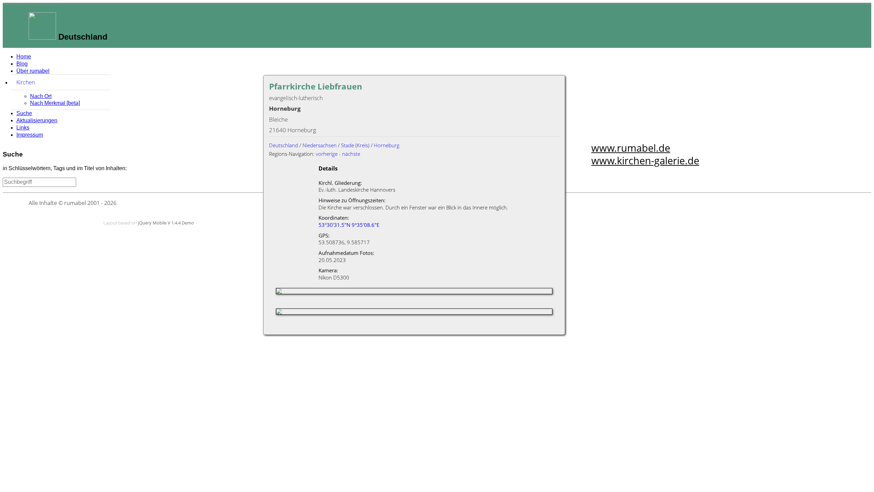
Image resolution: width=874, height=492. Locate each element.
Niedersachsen (319, 145)
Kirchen (57, 82)
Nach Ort (41, 96)
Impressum (29, 135)
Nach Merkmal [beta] (55, 103)
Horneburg (386, 145)
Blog (22, 64)
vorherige (327, 153)
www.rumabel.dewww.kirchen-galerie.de (645, 154)
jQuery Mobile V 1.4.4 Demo (166, 223)
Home (23, 56)
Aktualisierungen (36, 120)
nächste (351, 153)
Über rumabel (33, 71)
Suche (24, 113)
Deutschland (283, 145)
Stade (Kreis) (355, 145)
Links (22, 128)
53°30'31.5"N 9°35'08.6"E (349, 224)
